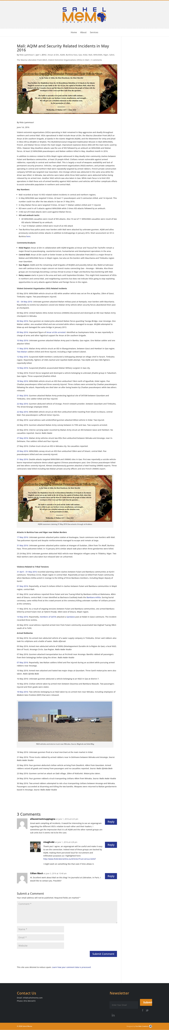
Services (94, 32)
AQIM (62, 54)
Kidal (85, 54)
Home (74, 32)
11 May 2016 (22, 348)
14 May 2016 (22, 368)
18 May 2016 (22, 381)
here (28, 236)
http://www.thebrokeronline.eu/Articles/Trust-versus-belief (69, 859)
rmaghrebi (48, 842)
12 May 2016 (22, 356)
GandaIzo (71, 617)
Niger (105, 54)
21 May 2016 (22, 395)
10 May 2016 (22, 340)
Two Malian (22, 351)
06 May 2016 (22, 321)
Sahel (111, 54)
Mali (90, 54)
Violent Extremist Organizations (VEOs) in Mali (68, 60)
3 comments (96, 60)
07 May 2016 (22, 662)
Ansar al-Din (53, 54)
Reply (111, 821)
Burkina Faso (71, 54)
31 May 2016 (22, 459)
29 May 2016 (22, 451)
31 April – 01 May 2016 (27, 571)
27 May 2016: (23, 438)
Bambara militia (94, 597)
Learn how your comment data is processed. (71, 967)
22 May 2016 (22, 403)
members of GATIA (48, 617)
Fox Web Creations (141, 1026)
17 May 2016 (22, 537)
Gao (80, 54)
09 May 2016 (22, 332)
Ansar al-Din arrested (55, 332)
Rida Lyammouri (27, 54)
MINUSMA (97, 54)
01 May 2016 (22, 586)
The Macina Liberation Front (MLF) (32, 60)
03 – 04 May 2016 (24, 301)
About (83, 32)
